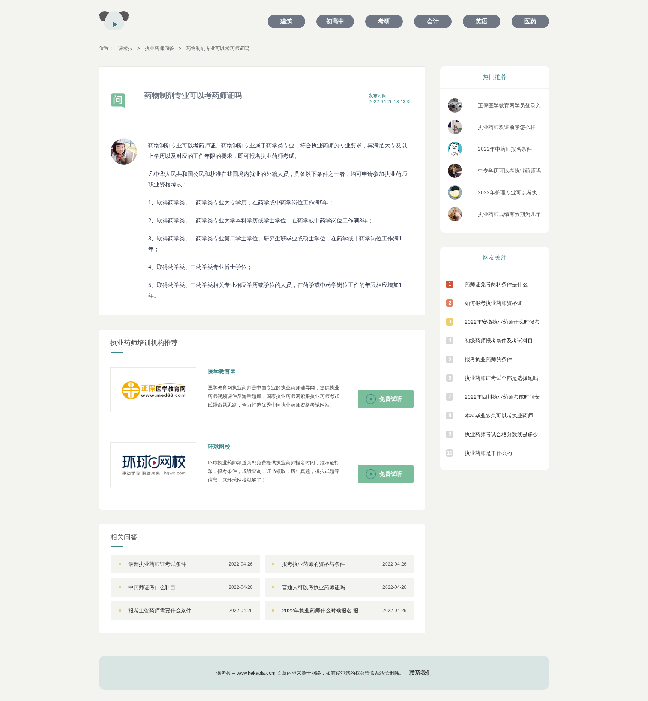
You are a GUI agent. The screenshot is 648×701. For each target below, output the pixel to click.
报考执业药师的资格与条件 (313, 564)
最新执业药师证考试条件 (157, 564)
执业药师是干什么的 (488, 453)
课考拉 (125, 48)
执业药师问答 (159, 48)
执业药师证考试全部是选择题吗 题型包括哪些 (501, 381)
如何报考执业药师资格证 (493, 303)
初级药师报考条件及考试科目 (499, 341)
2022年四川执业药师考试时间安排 (502, 400)
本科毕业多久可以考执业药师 (499, 416)
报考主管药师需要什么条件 (159, 611)
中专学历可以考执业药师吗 (509, 171)
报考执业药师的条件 (488, 359)
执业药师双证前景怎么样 (507, 127)
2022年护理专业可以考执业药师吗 (507, 194)
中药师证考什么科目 (152, 587)
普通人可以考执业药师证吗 (313, 587)
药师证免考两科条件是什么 (496, 284)
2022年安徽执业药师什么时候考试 (502, 325)
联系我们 (420, 672)
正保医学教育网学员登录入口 (509, 107)
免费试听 (391, 399)
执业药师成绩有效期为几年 (509, 214)
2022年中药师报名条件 (505, 149)
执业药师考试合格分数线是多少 (501, 434)
